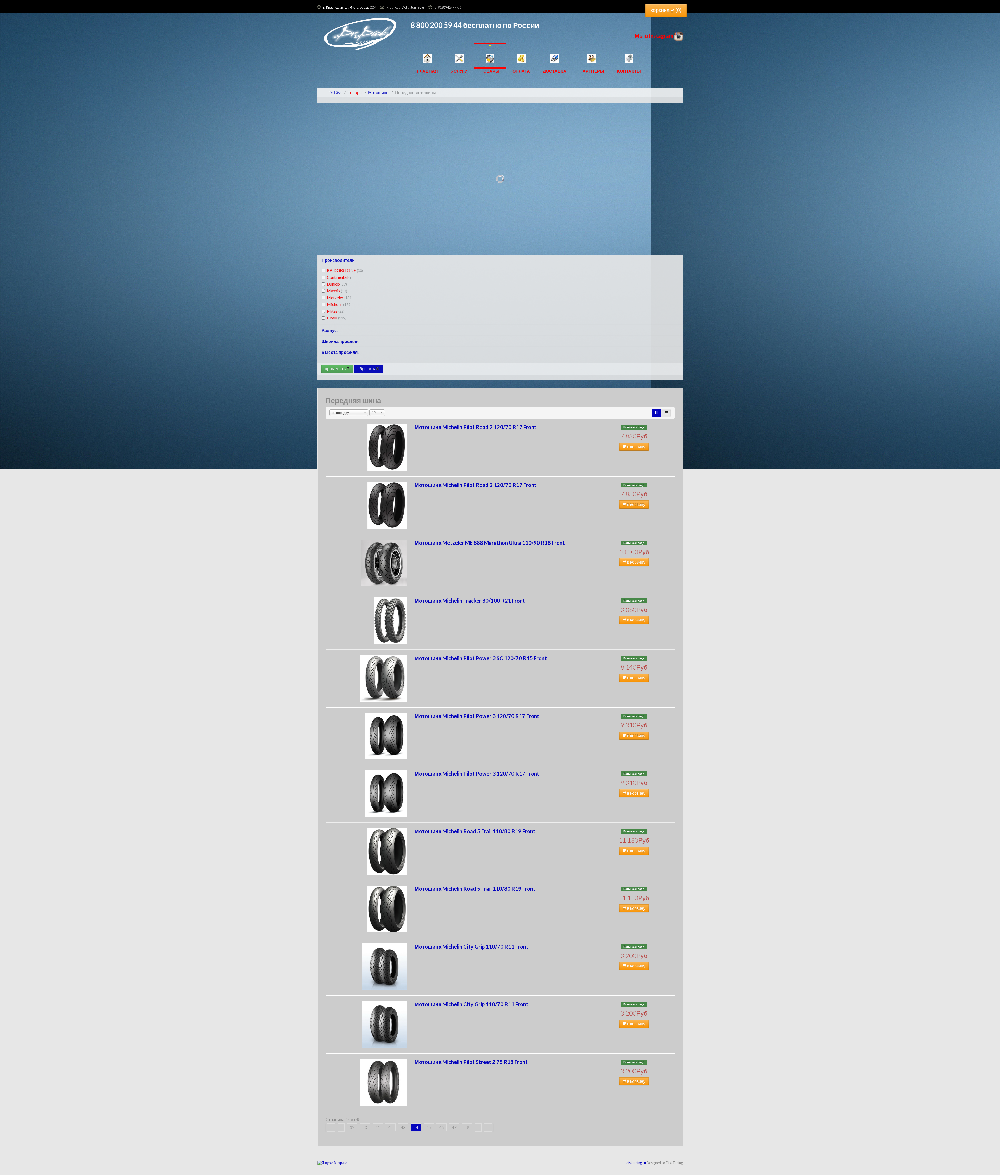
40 (364, 1127)
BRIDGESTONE (345, 270)
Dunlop (337, 283)
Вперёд (478, 1127)
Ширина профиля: (340, 341)
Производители (338, 260)
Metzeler (340, 297)
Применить (335, 368)
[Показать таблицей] (666, 413)
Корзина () (666, 10)
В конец (488, 1127)
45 (428, 1127)
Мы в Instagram (654, 36)
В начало (331, 1127)
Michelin (339, 304)
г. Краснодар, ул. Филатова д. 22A (349, 7)
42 (390, 1127)
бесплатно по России (500, 25)
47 (454, 1127)
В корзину (635, 446)
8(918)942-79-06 (448, 7)
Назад (341, 1127)
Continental (340, 277)
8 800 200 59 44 (436, 25)
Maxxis (337, 290)
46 (441, 1127)
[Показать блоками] (657, 413)
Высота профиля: (340, 352)
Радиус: (330, 330)
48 (467, 1127)
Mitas (336, 310)
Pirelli (336, 317)
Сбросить (367, 368)
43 (403, 1127)
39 (352, 1127)
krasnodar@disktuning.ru (405, 7)
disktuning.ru (636, 1163)
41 (377, 1127)
